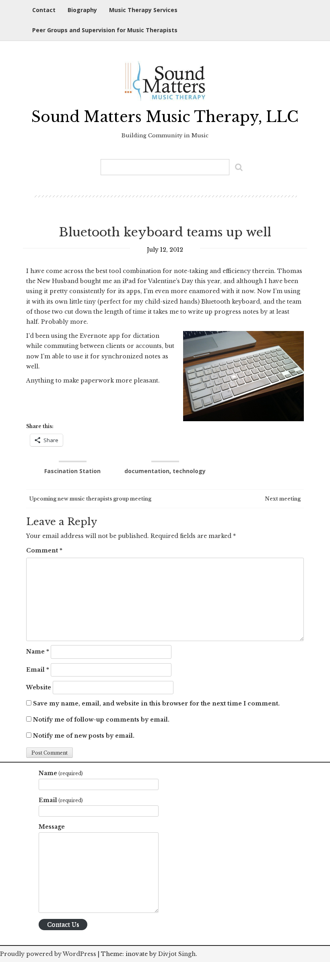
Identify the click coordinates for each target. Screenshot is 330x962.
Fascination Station (72, 471)
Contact (44, 10)
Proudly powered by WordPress (48, 954)
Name (37, 651)
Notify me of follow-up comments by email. (101, 719)
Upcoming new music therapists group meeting (89, 499)
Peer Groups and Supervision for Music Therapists (104, 30)
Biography (82, 10)
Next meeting (283, 499)
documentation (146, 471)
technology (189, 471)
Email (37, 669)
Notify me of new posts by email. (83, 735)
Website (38, 687)
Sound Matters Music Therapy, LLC (165, 117)
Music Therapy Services (143, 10)
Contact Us (63, 924)
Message (52, 826)
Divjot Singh (177, 954)
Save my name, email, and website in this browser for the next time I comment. (156, 703)
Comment (44, 550)
